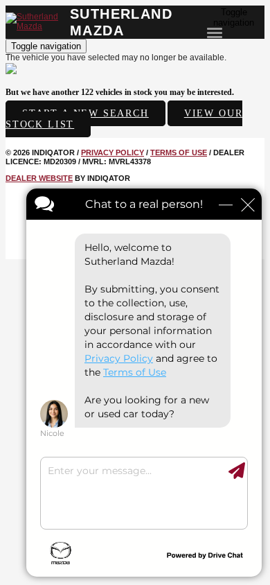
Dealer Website (39, 178)
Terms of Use (178, 152)
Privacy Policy (112, 152)
